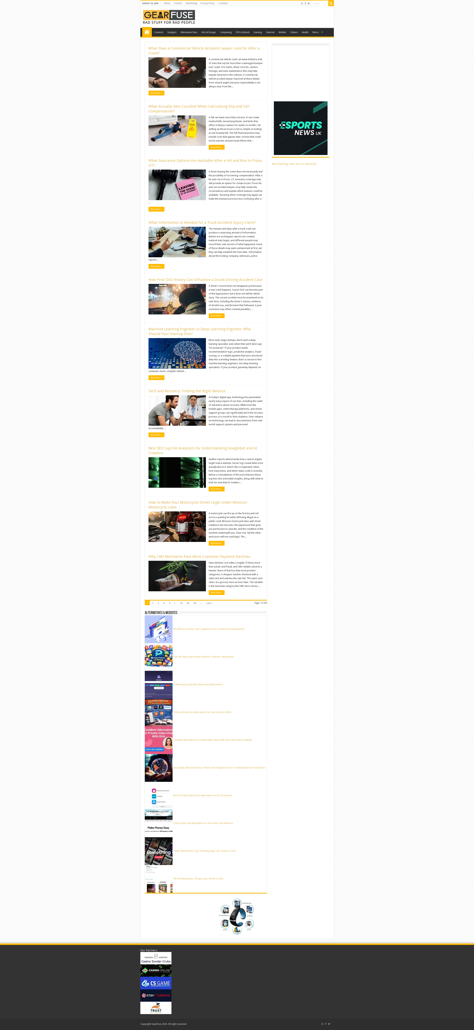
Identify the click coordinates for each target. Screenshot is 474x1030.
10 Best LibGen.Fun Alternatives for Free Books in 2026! (202, 712)
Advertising (191, 3)
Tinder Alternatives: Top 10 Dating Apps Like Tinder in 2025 (204, 850)
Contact (178, 3)
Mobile (282, 32)
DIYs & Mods (243, 32)
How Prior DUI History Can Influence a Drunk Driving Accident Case (205, 279)
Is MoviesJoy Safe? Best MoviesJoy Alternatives (198, 684)
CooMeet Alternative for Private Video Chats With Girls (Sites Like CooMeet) (212, 740)
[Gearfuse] (169, 16)
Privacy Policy (208, 3)
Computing (226, 32)
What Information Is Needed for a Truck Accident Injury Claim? (202, 222)
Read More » (156, 93)
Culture (294, 32)
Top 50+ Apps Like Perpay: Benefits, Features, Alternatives (203, 656)
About (167, 3)
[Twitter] (308, 3)
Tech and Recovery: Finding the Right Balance (187, 391)
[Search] (331, 3)
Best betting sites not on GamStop (294, 164)
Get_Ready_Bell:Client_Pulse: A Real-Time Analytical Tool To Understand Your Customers (219, 767)
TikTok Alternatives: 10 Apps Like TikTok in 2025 (198, 878)
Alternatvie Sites (189, 32)
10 (181, 603)
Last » (209, 603)
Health (305, 32)
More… (317, 32)
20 (188, 603)
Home (147, 32)
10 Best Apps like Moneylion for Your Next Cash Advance (203, 823)
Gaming (258, 32)
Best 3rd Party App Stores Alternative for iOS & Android (202, 795)
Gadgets (171, 32)
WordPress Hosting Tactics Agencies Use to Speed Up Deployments (209, 629)
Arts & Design (208, 32)
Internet (270, 32)
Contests (223, 3)
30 (194, 603)
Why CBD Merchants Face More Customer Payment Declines (199, 556)
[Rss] (302, 3)
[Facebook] (305, 3)
